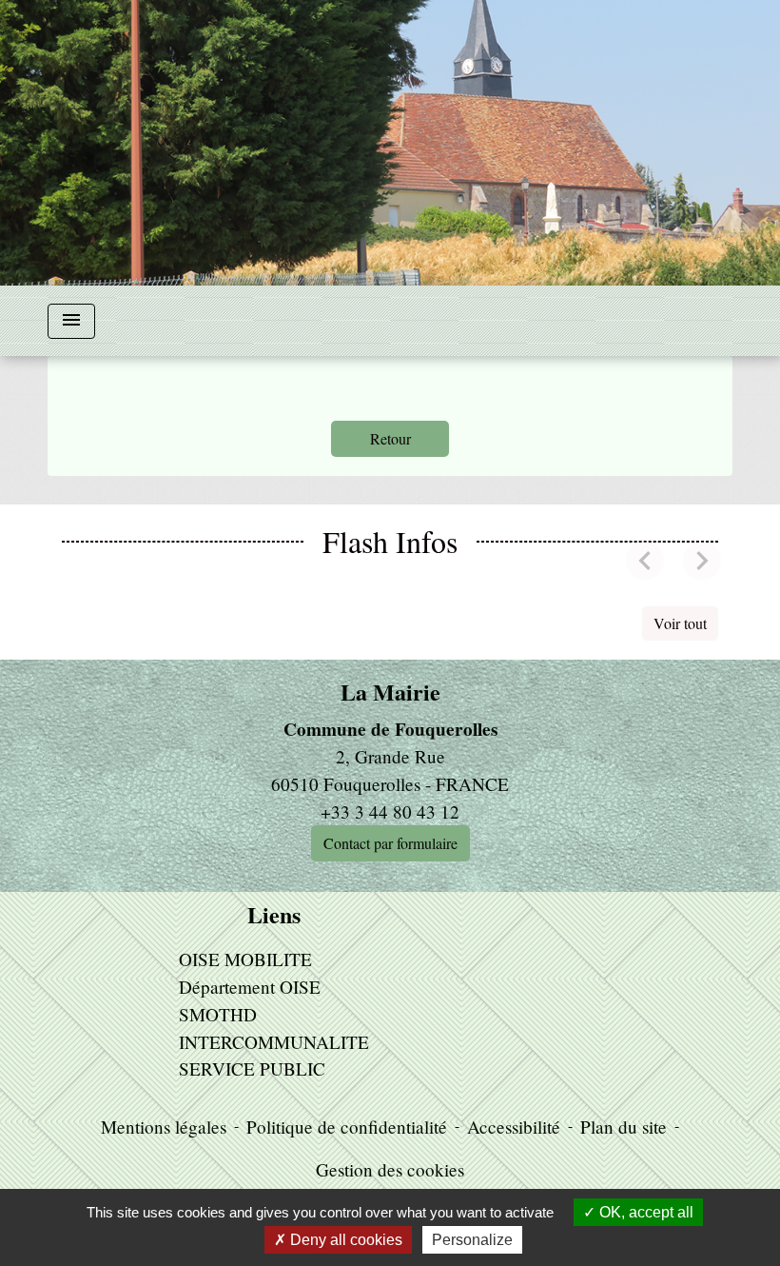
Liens (274, 915)
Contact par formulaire (390, 843)
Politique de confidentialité (346, 1126)
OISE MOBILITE (245, 959)
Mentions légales (163, 1126)
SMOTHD (218, 1014)
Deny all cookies (344, 1240)
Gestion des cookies (390, 1169)
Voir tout (680, 623)
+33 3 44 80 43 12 (390, 811)
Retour (390, 438)
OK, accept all (644, 1212)
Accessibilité (513, 1126)
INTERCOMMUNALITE (274, 1042)
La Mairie (390, 692)
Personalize (472, 1240)
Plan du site (623, 1126)
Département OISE (250, 987)
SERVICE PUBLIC (252, 1068)
